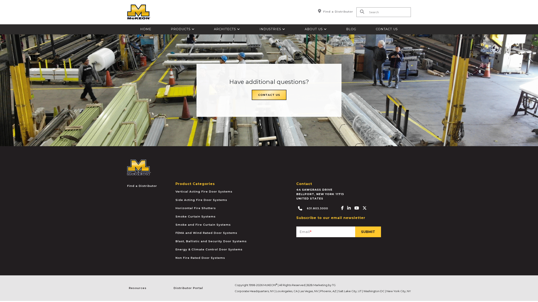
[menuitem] (146, 29)
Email (306, 232)
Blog (351, 29)
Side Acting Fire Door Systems (201, 200)
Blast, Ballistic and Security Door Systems (211, 241)
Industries (271, 29)
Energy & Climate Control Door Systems (209, 249)
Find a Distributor (337, 11)
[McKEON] (139, 167)
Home (145, 29)
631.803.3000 (317, 208)
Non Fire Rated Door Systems (200, 257)
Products (181, 29)
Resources (137, 288)
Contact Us (387, 29)
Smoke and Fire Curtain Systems (203, 224)
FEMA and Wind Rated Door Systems (206, 232)
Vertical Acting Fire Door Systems (203, 191)
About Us (314, 29)
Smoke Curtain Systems (195, 216)
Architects (225, 29)
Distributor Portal (188, 288)
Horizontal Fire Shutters (195, 208)
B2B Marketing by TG (321, 285)
